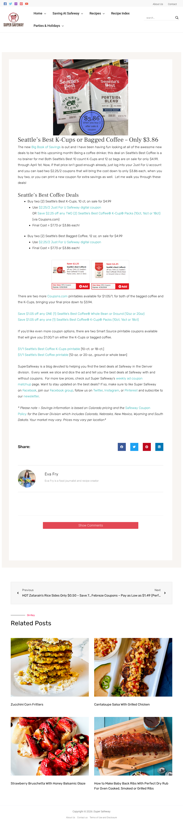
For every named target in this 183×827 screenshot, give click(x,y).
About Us (70, 817)
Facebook (29, 390)
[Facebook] (5, 3)
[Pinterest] (21, 3)
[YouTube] (26, 3)
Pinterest (132, 390)
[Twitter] (10, 3)
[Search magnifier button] (176, 17)
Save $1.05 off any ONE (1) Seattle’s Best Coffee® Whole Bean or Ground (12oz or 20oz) (81, 314)
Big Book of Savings (46, 147)
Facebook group (61, 390)
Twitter (98, 390)
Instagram (111, 390)
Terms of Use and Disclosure (103, 817)
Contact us (82, 817)
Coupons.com (57, 296)
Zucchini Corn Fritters (27, 704)
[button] (44, 13)
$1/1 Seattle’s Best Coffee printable (43, 355)
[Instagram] (16, 3)
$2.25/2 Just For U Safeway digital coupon (70, 207)
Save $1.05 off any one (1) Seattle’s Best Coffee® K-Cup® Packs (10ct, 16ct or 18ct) (78, 320)
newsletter (31, 396)
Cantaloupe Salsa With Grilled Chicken (122, 704)
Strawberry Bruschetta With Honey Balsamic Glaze (48, 783)
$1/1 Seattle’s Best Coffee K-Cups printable (49, 349)
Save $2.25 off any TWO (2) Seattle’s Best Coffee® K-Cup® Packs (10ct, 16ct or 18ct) (99, 213)
